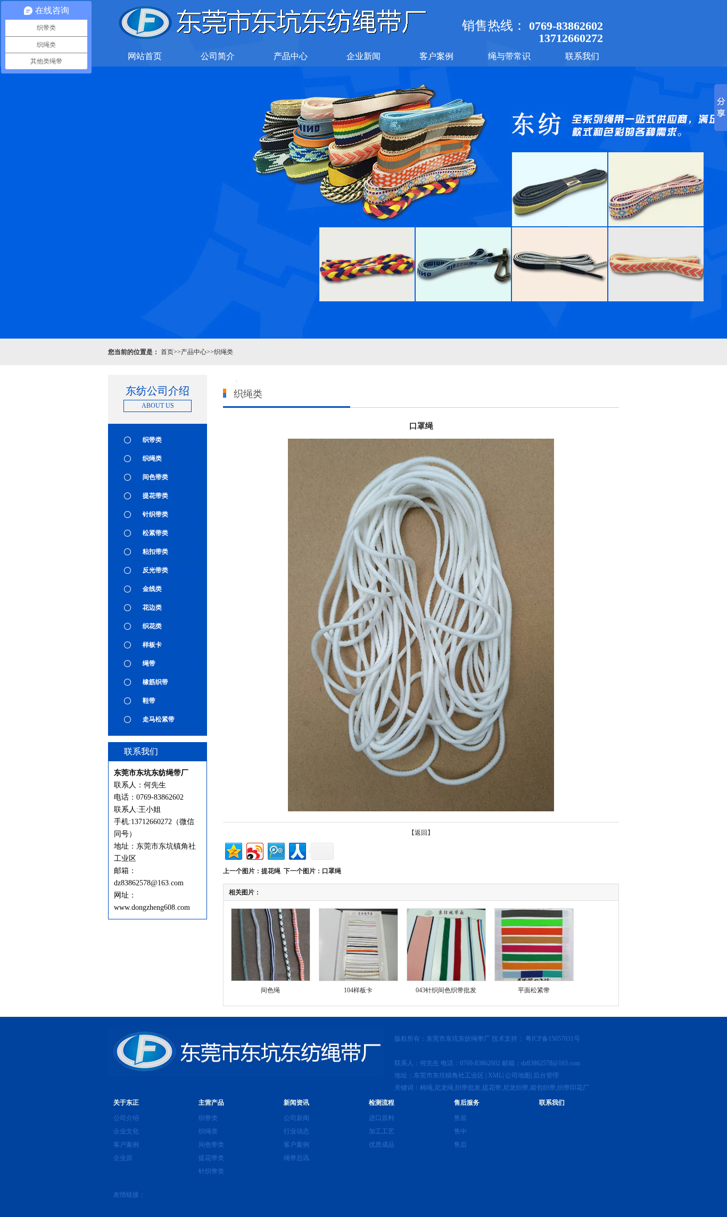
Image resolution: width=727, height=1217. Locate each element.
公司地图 (518, 1075)
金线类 (152, 589)
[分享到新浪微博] (254, 850)
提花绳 (270, 871)
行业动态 (296, 1131)
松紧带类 (155, 533)
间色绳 (270, 990)
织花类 (152, 626)
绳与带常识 (509, 56)
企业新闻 (363, 56)
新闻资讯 (296, 1102)
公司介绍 (126, 1118)
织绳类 (223, 352)
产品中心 (291, 56)
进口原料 (381, 1118)
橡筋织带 (155, 682)
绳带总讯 (296, 1158)
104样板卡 (358, 990)
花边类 (152, 607)
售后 (460, 1144)
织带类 (152, 439)
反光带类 (155, 570)
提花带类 (155, 495)
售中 (460, 1131)
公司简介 (218, 56)
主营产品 (211, 1102)
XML (495, 1075)
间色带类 (155, 477)
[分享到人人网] (297, 850)
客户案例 (436, 56)
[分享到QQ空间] (233, 850)
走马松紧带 (159, 719)
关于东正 (126, 1102)
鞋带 (149, 700)
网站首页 (145, 56)
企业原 (123, 1158)
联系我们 (582, 56)
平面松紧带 (534, 990)
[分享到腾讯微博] (275, 850)
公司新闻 (296, 1118)
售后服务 (467, 1102)
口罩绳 (331, 871)
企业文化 (126, 1131)
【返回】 (421, 832)
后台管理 (546, 1075)
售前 (460, 1118)
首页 (167, 352)
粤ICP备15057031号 (553, 1038)
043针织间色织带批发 (446, 990)
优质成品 (381, 1144)
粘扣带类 (155, 551)
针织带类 (155, 514)
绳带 (149, 663)
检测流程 (381, 1102)
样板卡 (152, 644)
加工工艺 (381, 1131)
